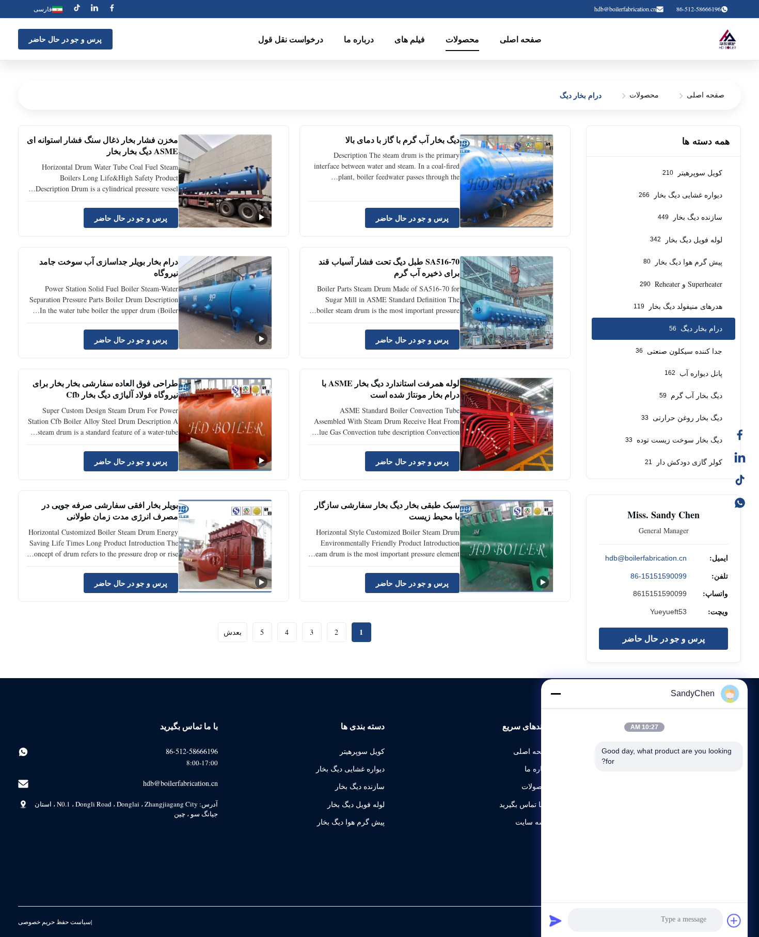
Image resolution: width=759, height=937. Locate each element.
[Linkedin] (94, 9)
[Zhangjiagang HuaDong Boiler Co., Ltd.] (727, 39)
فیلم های (409, 39)
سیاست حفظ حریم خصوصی (54, 921)
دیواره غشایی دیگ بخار (350, 769)
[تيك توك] (745, 480)
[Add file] (734, 920)
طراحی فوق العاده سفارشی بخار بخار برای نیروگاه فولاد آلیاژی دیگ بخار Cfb (105, 388)
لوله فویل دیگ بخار (356, 804)
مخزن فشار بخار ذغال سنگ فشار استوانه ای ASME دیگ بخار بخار (102, 145)
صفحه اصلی (521, 39)
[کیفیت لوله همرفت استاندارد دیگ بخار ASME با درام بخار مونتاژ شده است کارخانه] (507, 424)
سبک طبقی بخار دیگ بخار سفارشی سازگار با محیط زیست (387, 510)
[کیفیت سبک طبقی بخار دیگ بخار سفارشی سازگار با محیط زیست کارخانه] (507, 546)
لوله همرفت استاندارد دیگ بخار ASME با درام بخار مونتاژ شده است (391, 388)
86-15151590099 (658, 576)
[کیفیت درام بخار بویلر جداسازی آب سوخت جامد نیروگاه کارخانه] (225, 303)
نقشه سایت (533, 822)
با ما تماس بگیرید (525, 804)
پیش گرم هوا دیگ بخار (351, 822)
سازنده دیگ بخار (360, 786)
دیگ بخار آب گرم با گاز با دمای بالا (402, 139)
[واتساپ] (745, 502)
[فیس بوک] (745, 434)
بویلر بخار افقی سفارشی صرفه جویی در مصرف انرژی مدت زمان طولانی (110, 510)
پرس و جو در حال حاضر (65, 39)
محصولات (462, 39)
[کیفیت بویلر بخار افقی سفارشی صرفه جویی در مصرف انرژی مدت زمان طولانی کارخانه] (225, 546)
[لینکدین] (745, 457)
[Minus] (555, 693)
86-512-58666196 (192, 751)
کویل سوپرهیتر (362, 751)
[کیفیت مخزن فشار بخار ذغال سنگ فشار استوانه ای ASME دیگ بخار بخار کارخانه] (225, 181)
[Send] (555, 920)
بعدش (233, 632)
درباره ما (359, 39)
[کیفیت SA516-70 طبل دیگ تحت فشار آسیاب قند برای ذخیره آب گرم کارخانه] (507, 303)
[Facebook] (112, 9)
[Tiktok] (77, 9)
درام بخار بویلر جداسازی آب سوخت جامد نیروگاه (108, 266)
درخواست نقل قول (290, 39)
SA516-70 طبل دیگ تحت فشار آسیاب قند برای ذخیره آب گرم (389, 266)
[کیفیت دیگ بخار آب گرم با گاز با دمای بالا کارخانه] (507, 181)
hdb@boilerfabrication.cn (625, 9)
